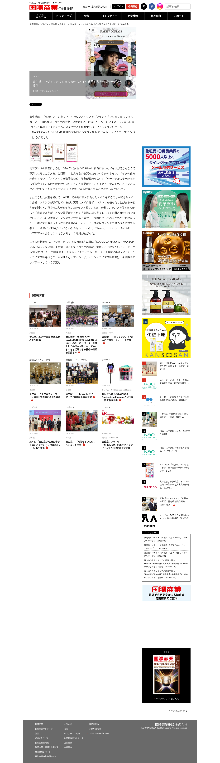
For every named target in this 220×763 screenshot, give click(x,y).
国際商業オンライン (38, 24)
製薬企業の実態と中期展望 (46, 747)
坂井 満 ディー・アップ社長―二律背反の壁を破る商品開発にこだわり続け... (175, 501)
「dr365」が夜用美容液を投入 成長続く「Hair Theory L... (175, 415)
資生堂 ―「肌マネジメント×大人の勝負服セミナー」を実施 (117, 338)
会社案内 (68, 747)
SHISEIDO (113, 438)
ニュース (41, 16)
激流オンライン (42, 738)
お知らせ (68, 724)
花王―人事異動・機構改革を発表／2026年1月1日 (174, 449)
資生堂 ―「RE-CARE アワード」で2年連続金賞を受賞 (80, 395)
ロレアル (105, 390)
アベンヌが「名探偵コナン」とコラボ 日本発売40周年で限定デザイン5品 (174, 467)
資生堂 (54, 24)
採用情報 (68, 743)
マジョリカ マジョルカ (49, 91)
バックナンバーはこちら (167, 699)
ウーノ (112, 333)
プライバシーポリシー (99, 733)
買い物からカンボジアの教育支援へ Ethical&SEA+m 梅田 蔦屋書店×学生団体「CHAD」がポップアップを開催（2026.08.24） (166, 563)
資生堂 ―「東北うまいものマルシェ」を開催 (81, 443)
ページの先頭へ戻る (177, 711)
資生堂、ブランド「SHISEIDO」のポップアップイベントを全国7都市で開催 (117, 444)
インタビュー (110, 15)
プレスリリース (150, 532)
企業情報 (133, 15)
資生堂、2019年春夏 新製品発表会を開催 (44, 338)
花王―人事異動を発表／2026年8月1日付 (175, 432)
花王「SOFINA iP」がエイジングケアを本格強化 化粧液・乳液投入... (174, 366)
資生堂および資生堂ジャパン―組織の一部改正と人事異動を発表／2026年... (174, 484)
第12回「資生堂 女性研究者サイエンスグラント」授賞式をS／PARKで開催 (44, 444)
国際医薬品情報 (42, 743)
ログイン (118, 6)
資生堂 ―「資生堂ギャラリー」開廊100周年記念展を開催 (44, 395)
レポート (179, 15)
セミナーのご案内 (72, 733)
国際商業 (39, 724)
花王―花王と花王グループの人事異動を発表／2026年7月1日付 (174, 381)
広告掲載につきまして (74, 738)
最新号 (86, 6)
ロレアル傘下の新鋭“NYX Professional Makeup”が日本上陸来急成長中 (117, 397)
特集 (86, 15)
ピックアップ (64, 15)
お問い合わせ (95, 729)
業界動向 (156, 15)
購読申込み (94, 724)
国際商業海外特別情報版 (46, 756)
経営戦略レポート (43, 752)
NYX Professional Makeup (121, 390)
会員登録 (132, 6)
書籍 (66, 729)
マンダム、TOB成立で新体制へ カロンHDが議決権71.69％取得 (175, 517)
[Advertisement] (82, 279)
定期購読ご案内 (99, 6)
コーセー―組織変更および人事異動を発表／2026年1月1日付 (174, 398)
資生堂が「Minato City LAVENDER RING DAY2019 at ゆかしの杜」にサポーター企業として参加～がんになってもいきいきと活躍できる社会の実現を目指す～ (81, 344)
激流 (37, 733)
